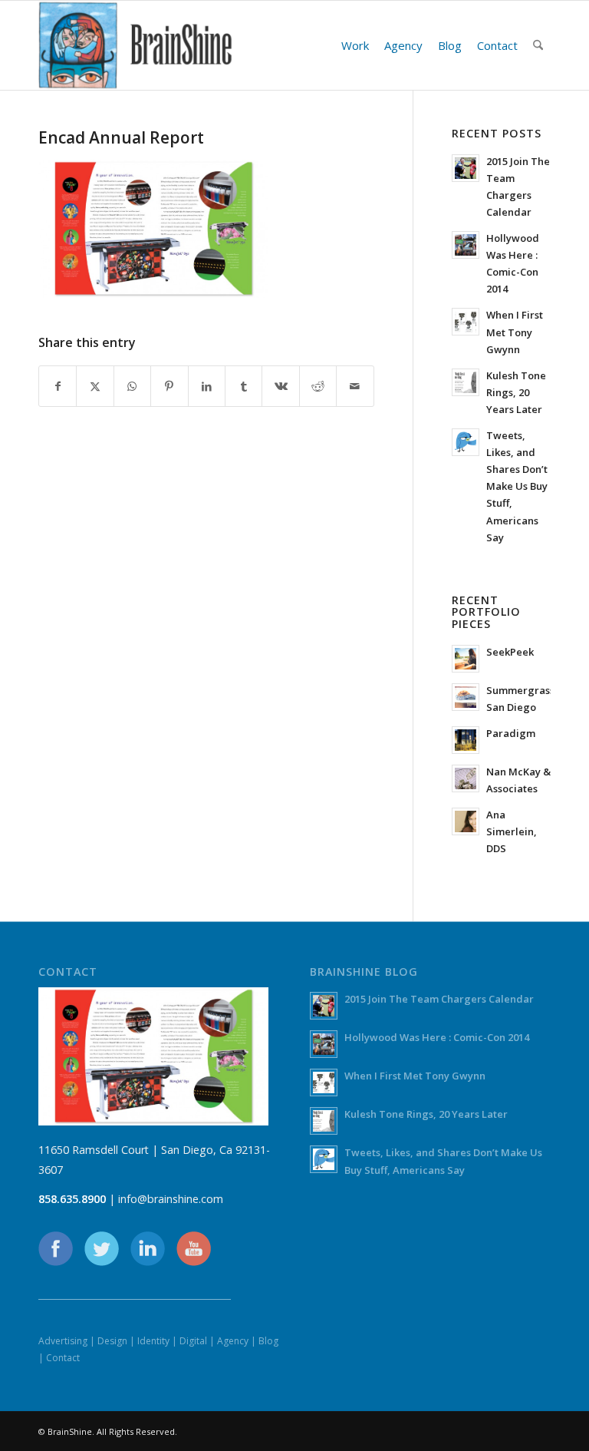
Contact (63, 1357)
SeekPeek (510, 652)
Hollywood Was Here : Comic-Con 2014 (436, 1037)
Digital (193, 1340)
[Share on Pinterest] (169, 386)
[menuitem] (355, 45)
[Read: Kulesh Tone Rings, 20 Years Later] (465, 382)
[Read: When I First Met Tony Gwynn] (465, 321)
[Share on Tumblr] (243, 386)
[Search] (538, 45)
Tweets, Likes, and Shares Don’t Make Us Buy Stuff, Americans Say (517, 486)
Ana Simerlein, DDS (511, 831)
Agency (232, 1340)
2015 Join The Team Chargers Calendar (439, 999)
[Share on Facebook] (57, 386)
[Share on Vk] (280, 386)
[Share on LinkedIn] (207, 386)
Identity (153, 1340)
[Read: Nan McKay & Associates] (465, 778)
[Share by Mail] (355, 386)
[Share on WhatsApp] (132, 386)
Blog (268, 1340)
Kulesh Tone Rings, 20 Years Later (516, 392)
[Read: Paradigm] (465, 740)
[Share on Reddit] (318, 386)
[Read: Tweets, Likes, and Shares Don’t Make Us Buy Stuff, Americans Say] (465, 442)
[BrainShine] (135, 45)
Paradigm (510, 733)
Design (112, 1340)
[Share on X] (95, 386)
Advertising (62, 1340)
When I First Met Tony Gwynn (514, 331)
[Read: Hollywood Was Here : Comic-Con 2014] (465, 245)
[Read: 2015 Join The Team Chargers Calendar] (465, 168)
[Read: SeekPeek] (465, 659)
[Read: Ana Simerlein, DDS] (465, 821)
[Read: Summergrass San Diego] (465, 697)
